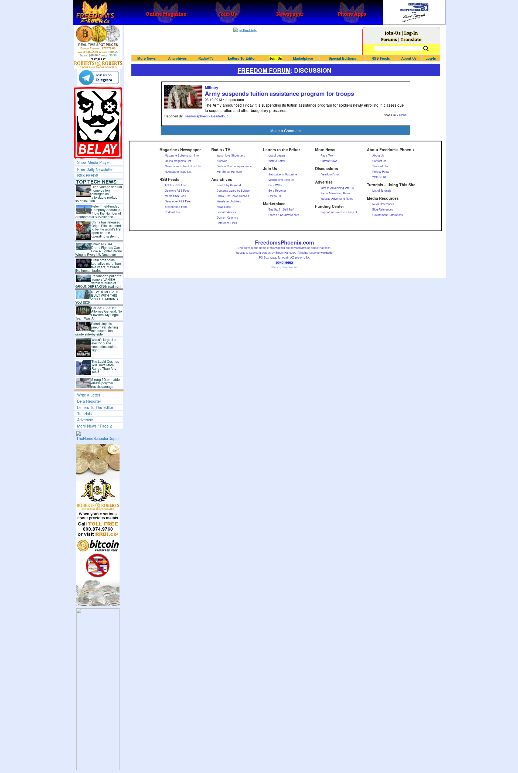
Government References (387, 215)
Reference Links (227, 223)
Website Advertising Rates (337, 199)
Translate (411, 39)
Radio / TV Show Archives (233, 196)
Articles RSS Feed (176, 185)
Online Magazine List (178, 161)
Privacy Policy (380, 172)
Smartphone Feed (176, 207)
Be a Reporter (89, 401)
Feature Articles (226, 212)
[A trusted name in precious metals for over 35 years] (98, 63)
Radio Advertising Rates (335, 193)
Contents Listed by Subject (233, 190)
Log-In (411, 33)
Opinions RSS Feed (177, 190)
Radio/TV (206, 58)
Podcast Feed (173, 212)
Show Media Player (93, 162)
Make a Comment (285, 130)
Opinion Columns (227, 217)
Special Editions (342, 58)
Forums (389, 39)
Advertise (85, 419)
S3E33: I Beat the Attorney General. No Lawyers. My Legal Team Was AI (98, 312)
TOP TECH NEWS (96, 181)
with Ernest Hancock (229, 172)
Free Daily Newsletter (95, 169)
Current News (329, 161)
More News (146, 58)
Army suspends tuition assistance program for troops (279, 93)
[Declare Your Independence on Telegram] (98, 77)
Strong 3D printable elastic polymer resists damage (105, 383)
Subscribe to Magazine (282, 174)
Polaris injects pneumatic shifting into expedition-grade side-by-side (96, 328)
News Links (224, 207)
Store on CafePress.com (283, 215)
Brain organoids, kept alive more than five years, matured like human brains (98, 265)
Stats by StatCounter (284, 267)
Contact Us (379, 161)
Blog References (382, 209)
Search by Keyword (229, 185)
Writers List (379, 177)
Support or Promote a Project (339, 212)
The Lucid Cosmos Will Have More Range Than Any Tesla (105, 366)
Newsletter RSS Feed (178, 201)
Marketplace (303, 58)
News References (383, 204)
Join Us (275, 58)
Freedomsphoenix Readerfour (205, 116)
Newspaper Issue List (178, 172)
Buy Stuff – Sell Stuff (281, 209)
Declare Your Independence (234, 166)
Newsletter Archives (229, 201)
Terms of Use (380, 166)
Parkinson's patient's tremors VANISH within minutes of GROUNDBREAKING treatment (98, 281)
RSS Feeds (381, 58)
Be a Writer (275, 185)
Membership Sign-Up (281, 180)
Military (211, 87)
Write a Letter (88, 395)
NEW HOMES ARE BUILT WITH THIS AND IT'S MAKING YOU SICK (97, 296)
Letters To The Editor (95, 407)
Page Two (327, 155)
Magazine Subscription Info (182, 155)
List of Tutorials (381, 190)
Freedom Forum (330, 174)
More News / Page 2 (94, 426)
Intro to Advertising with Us (337, 188)
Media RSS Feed (175, 196)
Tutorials (84, 413)
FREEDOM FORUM (264, 70)
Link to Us (274, 196)
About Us (409, 58)
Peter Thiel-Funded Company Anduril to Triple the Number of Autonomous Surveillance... (98, 211)
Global (403, 115)
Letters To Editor (242, 58)
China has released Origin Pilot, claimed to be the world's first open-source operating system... (106, 229)
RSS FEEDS (87, 175)
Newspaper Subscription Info (183, 166)
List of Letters (276, 155)
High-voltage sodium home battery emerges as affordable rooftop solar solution (98, 193)
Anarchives (177, 58)
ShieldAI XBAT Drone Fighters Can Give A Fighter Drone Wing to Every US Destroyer (98, 249)
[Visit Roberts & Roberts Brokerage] (98, 33)
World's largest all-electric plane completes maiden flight (104, 344)
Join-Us (393, 33)
